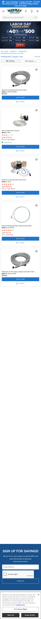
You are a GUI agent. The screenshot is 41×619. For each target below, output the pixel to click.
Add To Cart (20, 97)
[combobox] (30, 61)
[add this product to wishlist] (36, 69)
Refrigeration (23, 51)
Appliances (13, 51)
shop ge (21, 45)
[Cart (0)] (37, 11)
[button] (3, 11)
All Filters (12, 61)
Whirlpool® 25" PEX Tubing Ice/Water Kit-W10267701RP (18, 272)
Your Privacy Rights (20, 609)
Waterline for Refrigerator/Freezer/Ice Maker (14, 90)
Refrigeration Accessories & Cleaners (12, 53)
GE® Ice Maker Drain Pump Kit (10, 130)
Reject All (11, 615)
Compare (21, 101)
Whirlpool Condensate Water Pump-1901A (14, 180)
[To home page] (14, 11)
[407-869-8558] (31, 11)
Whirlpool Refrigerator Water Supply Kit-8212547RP (17, 226)
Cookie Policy (20, 605)
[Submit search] (35, 17)
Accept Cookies (30, 615)
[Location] (25, 11)
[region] (20, 605)
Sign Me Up (20, 581)
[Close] (38, 594)
